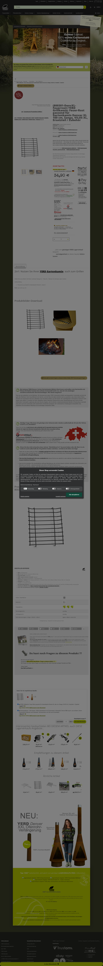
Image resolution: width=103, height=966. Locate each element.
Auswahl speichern (61, 496)
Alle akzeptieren (74, 494)
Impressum (36, 484)
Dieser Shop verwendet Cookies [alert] (51, 470)
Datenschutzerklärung (26, 484)
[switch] (25, 489)
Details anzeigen (25, 496)
